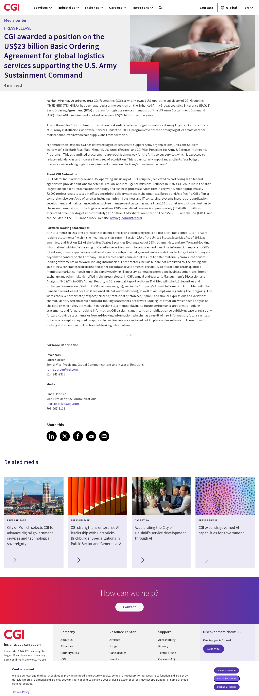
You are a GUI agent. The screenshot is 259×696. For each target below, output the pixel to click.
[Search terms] (161, 8)
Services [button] (41, 7)
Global (232, 7)
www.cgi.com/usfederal (126, 218)
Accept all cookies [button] (227, 670)
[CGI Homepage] (11, 7)
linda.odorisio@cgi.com (63, 404)
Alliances (67, 646)
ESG (63, 659)
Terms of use (167, 653)
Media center (15, 20)
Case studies (117, 653)
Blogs (113, 646)
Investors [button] (141, 7)
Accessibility (166, 640)
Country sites (70, 653)
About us (67, 640)
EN (246, 7)
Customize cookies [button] (226, 678)
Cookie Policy (21, 692)
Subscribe (213, 649)
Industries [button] (66, 7)
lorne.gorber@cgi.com (62, 369)
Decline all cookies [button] (226, 686)
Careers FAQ (166, 659)
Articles (114, 640)
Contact (207, 7)
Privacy (163, 646)
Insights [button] (92, 7)
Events (114, 659)
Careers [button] (115, 7)
